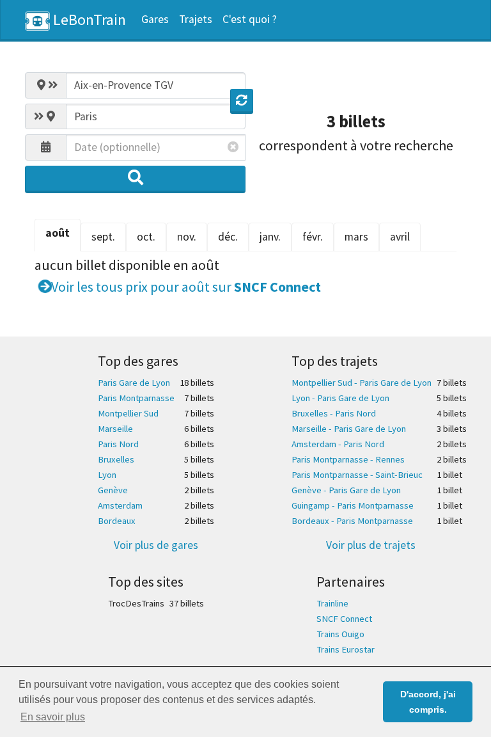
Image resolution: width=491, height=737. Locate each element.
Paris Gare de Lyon (134, 382)
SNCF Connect (344, 618)
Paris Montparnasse (136, 398)
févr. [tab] (312, 237)
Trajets (195, 19)
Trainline (332, 603)
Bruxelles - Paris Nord (334, 413)
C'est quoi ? (249, 19)
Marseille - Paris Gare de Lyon (349, 428)
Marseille (115, 428)
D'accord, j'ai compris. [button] (428, 702)
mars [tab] (356, 237)
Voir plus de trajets (371, 545)
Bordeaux (117, 521)
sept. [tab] (103, 237)
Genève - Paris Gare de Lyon (346, 490)
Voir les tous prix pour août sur (185, 287)
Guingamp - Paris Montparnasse (353, 505)
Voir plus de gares (156, 545)
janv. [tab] (270, 237)
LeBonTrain (88, 19)
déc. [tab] (228, 237)
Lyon (107, 474)
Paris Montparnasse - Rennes (348, 459)
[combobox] (156, 85)
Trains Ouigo (340, 634)
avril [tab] (400, 237)
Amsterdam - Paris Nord (338, 444)
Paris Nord (118, 444)
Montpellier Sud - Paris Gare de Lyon (362, 382)
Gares (155, 19)
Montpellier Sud (128, 413)
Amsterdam (120, 505)
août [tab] (57, 233)
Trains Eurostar (345, 649)
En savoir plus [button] (52, 716)
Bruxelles (116, 459)
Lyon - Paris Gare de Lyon (340, 398)
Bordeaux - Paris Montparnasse (352, 521)
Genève (113, 490)
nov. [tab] (186, 237)
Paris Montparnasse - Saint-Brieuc (357, 474)
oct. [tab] (146, 237)
